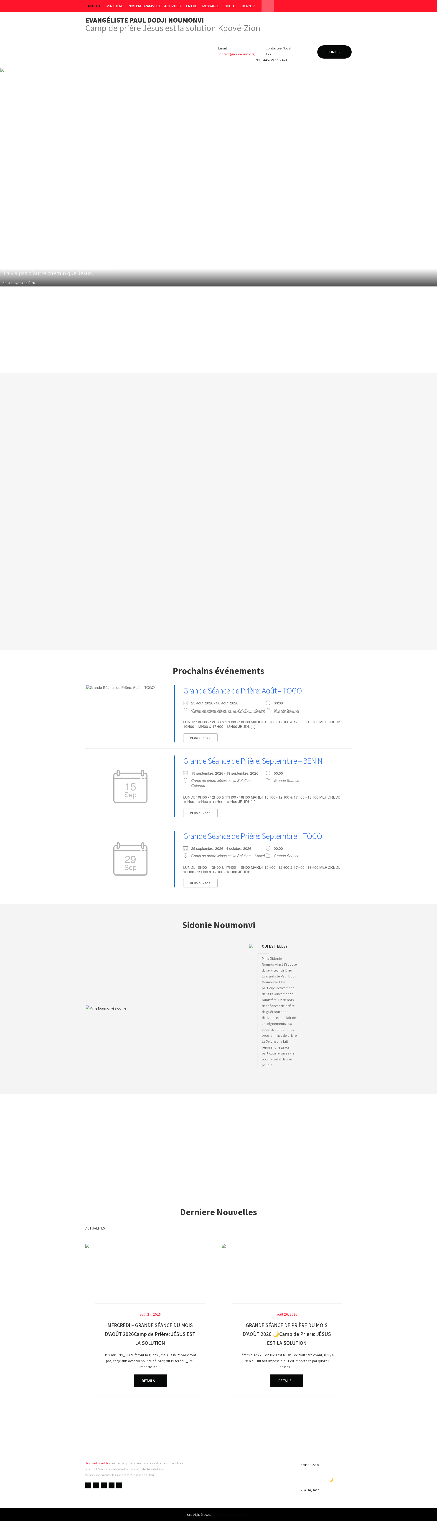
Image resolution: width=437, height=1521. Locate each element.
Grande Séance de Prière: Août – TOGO (242, 690)
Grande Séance (286, 710)
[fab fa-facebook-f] (313, 7)
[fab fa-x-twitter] (330, 7)
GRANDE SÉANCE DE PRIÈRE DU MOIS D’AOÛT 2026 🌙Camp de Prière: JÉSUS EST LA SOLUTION (324, 1480)
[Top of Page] (424, 1511)
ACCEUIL (94, 6)
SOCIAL (230, 6)
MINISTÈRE (115, 6)
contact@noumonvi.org (236, 54)
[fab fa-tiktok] (348, 7)
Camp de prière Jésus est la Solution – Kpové (228, 710)
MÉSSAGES (210, 6)
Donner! (334, 51)
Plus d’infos (200, 738)
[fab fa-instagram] (339, 7)
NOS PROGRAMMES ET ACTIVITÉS (155, 6)
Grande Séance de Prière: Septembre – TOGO (252, 835)
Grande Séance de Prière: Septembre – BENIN (252, 760)
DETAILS (149, 1380)
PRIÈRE (191, 6)
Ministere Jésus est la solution (231, 1515)
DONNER (248, 6)
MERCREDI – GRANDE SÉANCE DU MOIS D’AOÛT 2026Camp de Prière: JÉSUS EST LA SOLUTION (326, 1454)
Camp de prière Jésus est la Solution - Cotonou (222, 783)
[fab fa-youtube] (322, 7)
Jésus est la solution (98, 1463)
